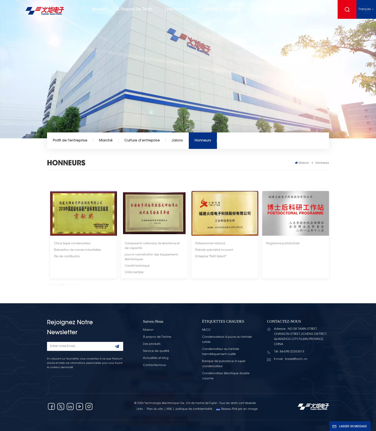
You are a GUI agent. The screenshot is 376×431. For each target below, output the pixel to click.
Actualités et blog (155, 358)
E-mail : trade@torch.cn (290, 359)
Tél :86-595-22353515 (289, 351)
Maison (99, 9)
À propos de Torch (134, 9)
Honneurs (203, 140)
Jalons (177, 140)
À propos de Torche (157, 337)
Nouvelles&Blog (268, 9)
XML (169, 409)
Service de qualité (156, 351)
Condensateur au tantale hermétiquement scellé (220, 352)
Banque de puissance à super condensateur (224, 364)
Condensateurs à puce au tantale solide (227, 340)
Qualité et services (222, 9)
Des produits (178, 9)
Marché (106, 140)
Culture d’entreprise (142, 140)
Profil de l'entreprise (70, 140)
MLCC (206, 330)
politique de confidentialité (194, 409)
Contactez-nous (310, 9)
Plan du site (155, 409)
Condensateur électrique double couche (225, 376)
